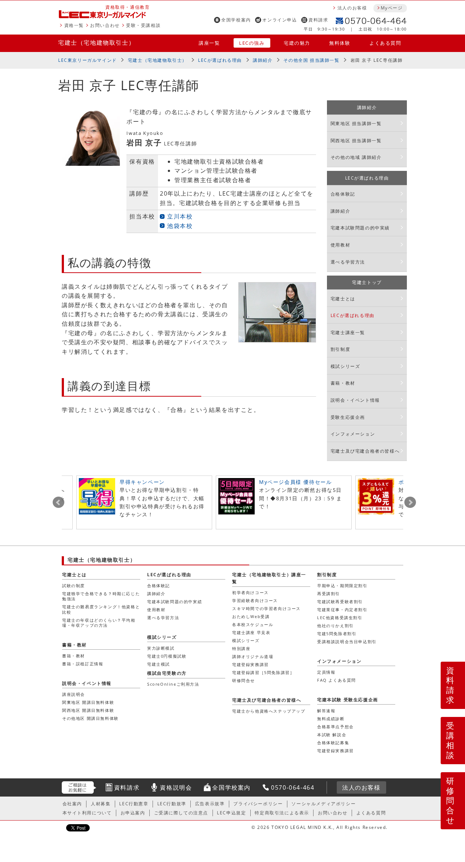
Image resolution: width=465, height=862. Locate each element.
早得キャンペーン (142, 481)
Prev (58, 502)
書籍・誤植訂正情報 (82, 663)
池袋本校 (180, 226)
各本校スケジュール (252, 624)
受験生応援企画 (348, 417)
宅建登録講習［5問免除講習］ (263, 672)
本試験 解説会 (331, 734)
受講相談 (450, 740)
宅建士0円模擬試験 (166, 656)
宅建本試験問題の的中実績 (360, 228)
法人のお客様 (352, 8)
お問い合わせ (105, 25)
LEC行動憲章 (133, 803)
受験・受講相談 (143, 25)
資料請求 (318, 20)
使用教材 (340, 245)
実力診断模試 (161, 648)
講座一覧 (209, 43)
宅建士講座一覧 (348, 332)
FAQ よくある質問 (336, 680)
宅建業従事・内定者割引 (342, 609)
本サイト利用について (87, 812)
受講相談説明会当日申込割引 (347, 641)
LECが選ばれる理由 (220, 60)
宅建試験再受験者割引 (340, 601)
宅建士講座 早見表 (251, 632)
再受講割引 (328, 593)
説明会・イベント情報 (355, 400)
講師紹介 (262, 60)
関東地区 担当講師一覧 (356, 123)
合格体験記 (343, 194)
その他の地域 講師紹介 (356, 157)
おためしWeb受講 (251, 616)
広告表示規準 (210, 803)
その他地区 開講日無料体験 (90, 718)
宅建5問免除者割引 (336, 633)
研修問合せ (450, 800)
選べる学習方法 (348, 262)
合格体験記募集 (333, 742)
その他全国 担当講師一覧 (311, 60)
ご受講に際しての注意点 (181, 812)
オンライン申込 (279, 20)
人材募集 (100, 803)
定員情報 (326, 672)
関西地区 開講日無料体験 (88, 710)
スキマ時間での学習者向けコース (266, 608)
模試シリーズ (345, 366)
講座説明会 (73, 694)
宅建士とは (343, 299)
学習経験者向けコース (255, 600)
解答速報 (326, 710)
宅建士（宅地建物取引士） (96, 43)
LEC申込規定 (231, 812)
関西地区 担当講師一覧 (356, 140)
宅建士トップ (367, 282)
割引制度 (340, 349)
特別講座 (241, 648)
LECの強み (252, 43)
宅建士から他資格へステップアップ (269, 711)
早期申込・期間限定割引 (342, 585)
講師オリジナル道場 (252, 656)
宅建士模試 (158, 664)
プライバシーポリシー (258, 803)
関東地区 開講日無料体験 (88, 702)
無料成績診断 (331, 718)
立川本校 (180, 216)
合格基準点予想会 (335, 726)
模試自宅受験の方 (167, 673)
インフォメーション (353, 434)
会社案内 (72, 803)
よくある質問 (385, 43)
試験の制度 (73, 585)
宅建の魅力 (297, 43)
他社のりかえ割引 (335, 625)
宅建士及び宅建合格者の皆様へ (365, 451)
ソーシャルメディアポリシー (323, 803)
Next (410, 502)
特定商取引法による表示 (282, 812)
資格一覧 (74, 25)
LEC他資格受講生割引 (340, 617)
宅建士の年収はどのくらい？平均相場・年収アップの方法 (99, 622)
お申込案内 (133, 812)
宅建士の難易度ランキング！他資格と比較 (101, 609)
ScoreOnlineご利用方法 (173, 684)
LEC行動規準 (171, 803)
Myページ (392, 8)
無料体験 (339, 43)
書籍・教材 (343, 383)
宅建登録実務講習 (250, 664)
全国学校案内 (236, 20)
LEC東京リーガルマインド (87, 60)
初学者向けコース (250, 592)
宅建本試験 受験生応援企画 (347, 700)
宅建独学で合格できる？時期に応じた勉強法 (101, 596)
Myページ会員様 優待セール (295, 481)
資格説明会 (176, 787)
